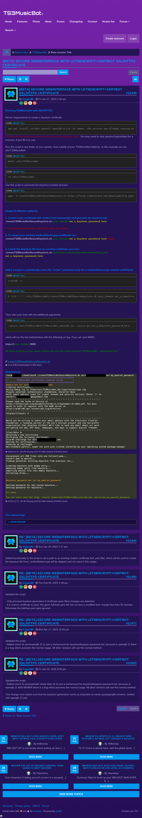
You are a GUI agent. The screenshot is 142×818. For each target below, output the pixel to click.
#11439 (131, 93)
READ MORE (35, 757)
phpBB (58, 811)
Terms (45, 805)
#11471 (131, 623)
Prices (36, 21)
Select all (19, 123)
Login (133, 38)
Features (22, 21)
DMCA (36, 805)
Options (122, 708)
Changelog (76, 21)
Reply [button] (10, 79)
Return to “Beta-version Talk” (20, 715)
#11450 (131, 577)
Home (8, 21)
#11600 (131, 663)
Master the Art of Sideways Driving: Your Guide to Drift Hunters (37, 766)
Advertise (8, 805)
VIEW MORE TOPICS (71, 794)
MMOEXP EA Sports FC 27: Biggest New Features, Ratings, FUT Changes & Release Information (108, 738)
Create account (115, 38)
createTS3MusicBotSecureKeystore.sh (29, 361)
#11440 (131, 540)
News (48, 21)
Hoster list (108, 21)
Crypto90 (28, 99)
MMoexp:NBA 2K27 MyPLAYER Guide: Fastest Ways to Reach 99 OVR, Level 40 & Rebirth (108, 766)
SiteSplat (37, 811)
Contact (92, 21)
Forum (60, 21)
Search (9, 30)
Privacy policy (22, 805)
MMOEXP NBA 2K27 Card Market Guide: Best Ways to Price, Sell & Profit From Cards (37, 737)
